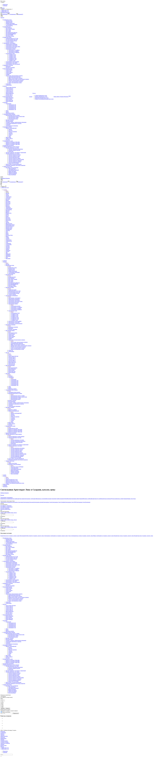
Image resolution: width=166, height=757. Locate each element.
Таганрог (8, 246)
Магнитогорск (9, 223)
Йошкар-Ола (8, 213)
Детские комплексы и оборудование (16, 436)
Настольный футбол (12, 367)
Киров (7, 216)
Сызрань (8, 245)
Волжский (8, 203)
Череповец (8, 256)
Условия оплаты (4, 740)
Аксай (7, 194)
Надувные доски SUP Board (17, 466)
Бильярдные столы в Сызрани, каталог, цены (124, 535)
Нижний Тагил (9, 227)
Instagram (5, 5)
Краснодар (8, 218)
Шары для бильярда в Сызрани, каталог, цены (103, 535)
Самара (7, 237)
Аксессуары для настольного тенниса (19, 342)
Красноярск (8, 220)
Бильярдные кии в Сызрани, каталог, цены (10, 535)
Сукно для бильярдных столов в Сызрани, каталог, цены (80, 535)
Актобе (7, 195)
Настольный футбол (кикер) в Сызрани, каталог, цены (32, 535)
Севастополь (8, 239)
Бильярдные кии (12, 276)
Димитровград (9, 208)
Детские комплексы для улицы (18, 448)
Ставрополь (8, 243)
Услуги (7, 478)
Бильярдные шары (12, 289)
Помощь (2, 739)
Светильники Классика (28, 502)
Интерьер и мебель (12, 409)
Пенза (7, 232)
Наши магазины (4, 736)
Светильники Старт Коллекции (83, 502)
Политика (3, 737)
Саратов (7, 238)
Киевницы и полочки (13, 327)
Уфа (7, 252)
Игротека (10, 375)
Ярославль (8, 258)
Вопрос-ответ (4, 745)
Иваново (8, 210)
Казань (7, 214)
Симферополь (9, 241)
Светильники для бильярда (14, 297)
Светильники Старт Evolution (58, 502)
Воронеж (8, 206)
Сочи (7, 242)
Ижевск (7, 211)
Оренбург (8, 230)
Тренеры (2, 735)
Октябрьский (9, 229)
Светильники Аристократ (17, 502)
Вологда (7, 204)
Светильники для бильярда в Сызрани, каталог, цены (56, 535)
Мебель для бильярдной (16, 413)
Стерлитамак (8, 244)
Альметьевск (8, 196)
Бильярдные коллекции (106, 498)
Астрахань (8, 197)
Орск (7, 231)
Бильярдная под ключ (13, 428)
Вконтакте (5, 4)
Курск (7, 221)
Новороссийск (9, 228)
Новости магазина (6, 712)
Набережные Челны (10, 224)
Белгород (8, 199)
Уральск (7, 251)
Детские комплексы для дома (17, 439)
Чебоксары (8, 253)
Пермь (7, 234)
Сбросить (8, 708)
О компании (3, 732)
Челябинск (8, 255)
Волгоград (8, 202)
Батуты (9, 355)
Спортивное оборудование (14, 392)
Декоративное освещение (6, 502)
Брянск (7, 200)
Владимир (8, 201)
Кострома (8, 217)
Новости (2, 733)
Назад (7, 190)
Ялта (7, 257)
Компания (3, 731)
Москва (7, 193)
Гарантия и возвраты (5, 743)
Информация (3, 738)
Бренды (2, 746)
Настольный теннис (12, 332)
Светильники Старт (15, 313)
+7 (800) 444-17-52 (5, 10)
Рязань (7, 236)
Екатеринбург (9, 209)
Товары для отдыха (12, 463)
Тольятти (8, 248)
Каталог (7, 264)
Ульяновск (8, 250)
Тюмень (7, 249)
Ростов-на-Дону (9, 235)
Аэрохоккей (13, 379)
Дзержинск (8, 207)
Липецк (7, 222)
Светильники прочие (15, 306)
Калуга (7, 215)
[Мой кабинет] (1, 183)
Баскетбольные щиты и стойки (18, 395)
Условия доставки (4, 742)
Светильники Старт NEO (70, 502)
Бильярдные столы (12, 267)
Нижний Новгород (10, 225)
